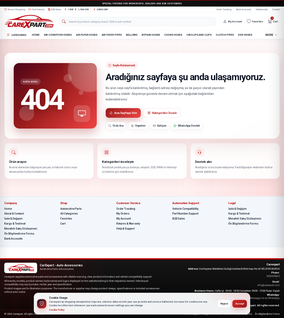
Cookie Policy (56, 310)
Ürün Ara (118, 125)
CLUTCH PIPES (225, 34)
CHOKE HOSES (173, 34)
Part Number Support (185, 213)
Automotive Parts (71, 208)
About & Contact (14, 213)
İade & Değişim (13, 218)
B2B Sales (178, 218)
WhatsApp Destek (189, 125)
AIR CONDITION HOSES (58, 34)
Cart (62, 223)
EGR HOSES (245, 34)
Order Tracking (223, 9)
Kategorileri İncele (164, 113)
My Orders (122, 213)
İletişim (162, 125)
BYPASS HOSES (151, 34)
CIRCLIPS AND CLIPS (199, 34)
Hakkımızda (262, 9)
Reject (224, 303)
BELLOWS (131, 34)
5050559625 (273, 276)
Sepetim (140, 125)
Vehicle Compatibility (185, 208)
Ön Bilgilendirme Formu (19, 233)
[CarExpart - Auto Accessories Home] (29, 21)
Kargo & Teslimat (15, 223)
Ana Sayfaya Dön (125, 113)
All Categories (69, 213)
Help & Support (125, 228)
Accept (239, 303)
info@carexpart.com (269, 285)
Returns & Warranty (128, 223)
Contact (276, 9)
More (269, 34)
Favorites (66, 218)
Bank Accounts (243, 9)
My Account (123, 218)
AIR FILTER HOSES (86, 34)
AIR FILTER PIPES (112, 34)
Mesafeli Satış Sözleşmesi (20, 228)
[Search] (63, 21)
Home (35, 34)
